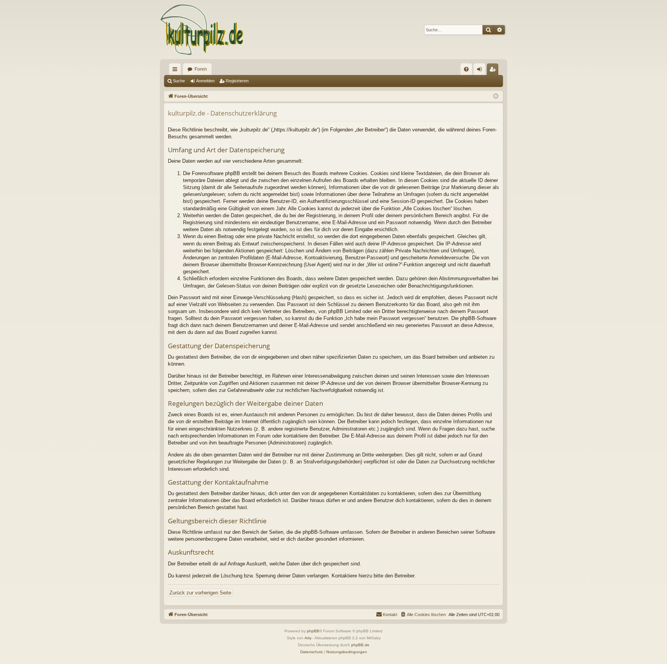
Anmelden (205, 80)
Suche (179, 80)
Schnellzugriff (176, 70)
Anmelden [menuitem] (481, 70)
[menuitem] (466, 69)
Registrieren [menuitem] (494, 70)
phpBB (313, 631)
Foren (201, 69)
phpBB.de (360, 645)
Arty (308, 638)
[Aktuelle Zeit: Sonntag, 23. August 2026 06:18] (495, 96)
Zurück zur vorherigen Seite (200, 593)
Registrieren (237, 80)
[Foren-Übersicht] (202, 29)
